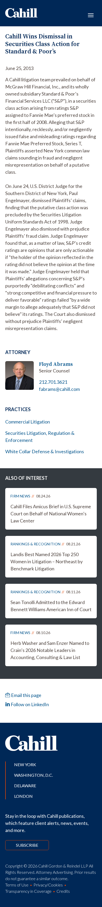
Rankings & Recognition (35, 544)
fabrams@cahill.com (59, 389)
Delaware (25, 785)
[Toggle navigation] (91, 14)
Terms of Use (17, 884)
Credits (63, 891)
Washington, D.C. (33, 775)
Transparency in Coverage (28, 891)
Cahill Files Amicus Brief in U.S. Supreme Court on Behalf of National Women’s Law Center (50, 514)
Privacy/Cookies (48, 884)
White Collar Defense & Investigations (44, 451)
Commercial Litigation (27, 422)
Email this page (25, 695)
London (23, 796)
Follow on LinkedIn (29, 704)
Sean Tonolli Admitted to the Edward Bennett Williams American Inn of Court (51, 605)
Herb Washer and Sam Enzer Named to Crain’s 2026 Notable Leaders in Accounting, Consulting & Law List (49, 650)
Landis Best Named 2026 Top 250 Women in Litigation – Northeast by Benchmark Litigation (46, 561)
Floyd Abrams (56, 364)
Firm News (20, 496)
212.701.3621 (53, 382)
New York (25, 764)
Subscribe (27, 845)
